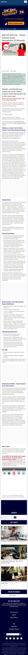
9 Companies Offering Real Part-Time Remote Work (13, 541)
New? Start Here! (14, 612)
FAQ (14, 624)
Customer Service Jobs (16, 495)
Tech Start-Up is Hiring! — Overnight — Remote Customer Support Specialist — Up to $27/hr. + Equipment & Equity (12, 561)
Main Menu (4, 1)
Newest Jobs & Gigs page (15, 461)
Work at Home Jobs (10, 497)
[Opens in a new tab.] (4, 473)
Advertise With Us (14, 617)
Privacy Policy (14, 626)
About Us (14, 615)
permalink (22, 497)
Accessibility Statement (14, 629)
